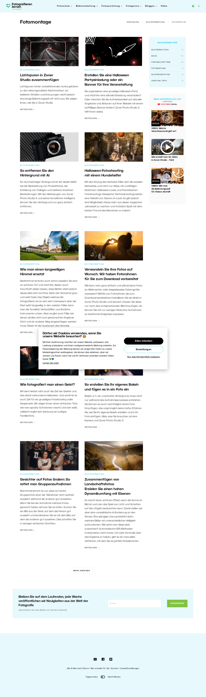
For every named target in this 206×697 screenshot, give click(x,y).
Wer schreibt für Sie (100, 668)
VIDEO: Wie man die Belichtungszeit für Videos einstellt (160, 189)
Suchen (114, 668)
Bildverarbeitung (85, 6)
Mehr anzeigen (81, 570)
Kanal (168, 104)
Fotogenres (132, 6)
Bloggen (150, 6)
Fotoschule (63, 6)
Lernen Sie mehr (51, 363)
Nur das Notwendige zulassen (143, 357)
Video (164, 6)
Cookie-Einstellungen (129, 668)
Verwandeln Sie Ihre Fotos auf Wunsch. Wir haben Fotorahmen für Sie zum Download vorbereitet (111, 274)
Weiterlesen (26, 109)
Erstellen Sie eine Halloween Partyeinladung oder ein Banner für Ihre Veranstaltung (109, 80)
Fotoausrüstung (110, 6)
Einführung (133, 22)
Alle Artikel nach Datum (78, 668)
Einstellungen (143, 349)
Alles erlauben (143, 341)
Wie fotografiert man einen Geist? (47, 384)
